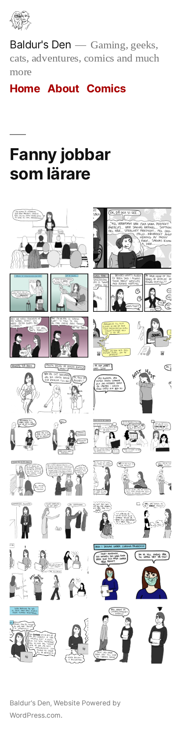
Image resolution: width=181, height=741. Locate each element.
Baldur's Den (40, 44)
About (63, 88)
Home (25, 88)
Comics (106, 88)
